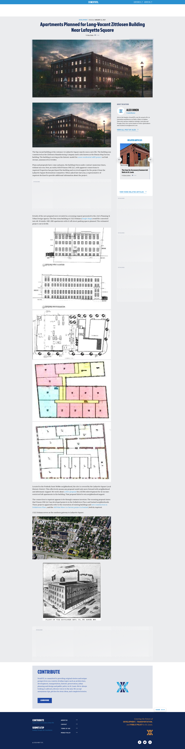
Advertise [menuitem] (64, 720)
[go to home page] (93, 2)
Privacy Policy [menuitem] (65, 733)
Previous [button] (118, 160)
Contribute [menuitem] (43, 721)
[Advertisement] (71, 196)
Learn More (44, 700)
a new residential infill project (90, 157)
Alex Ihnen (90, 35)
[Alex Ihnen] (121, 111)
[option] (135, 161)
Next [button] (150, 160)
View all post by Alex (126, 130)
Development (83, 20)
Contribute (137, 2)
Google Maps (87, 218)
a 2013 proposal (70, 491)
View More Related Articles (132, 192)
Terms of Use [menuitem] (65, 728)
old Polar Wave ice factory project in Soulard (71, 507)
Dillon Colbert (126, 175)
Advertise (147, 2)
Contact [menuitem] (64, 724)
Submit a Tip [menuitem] (42, 728)
